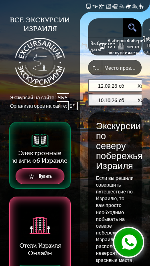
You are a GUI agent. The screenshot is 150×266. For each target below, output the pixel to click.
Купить (45, 176)
